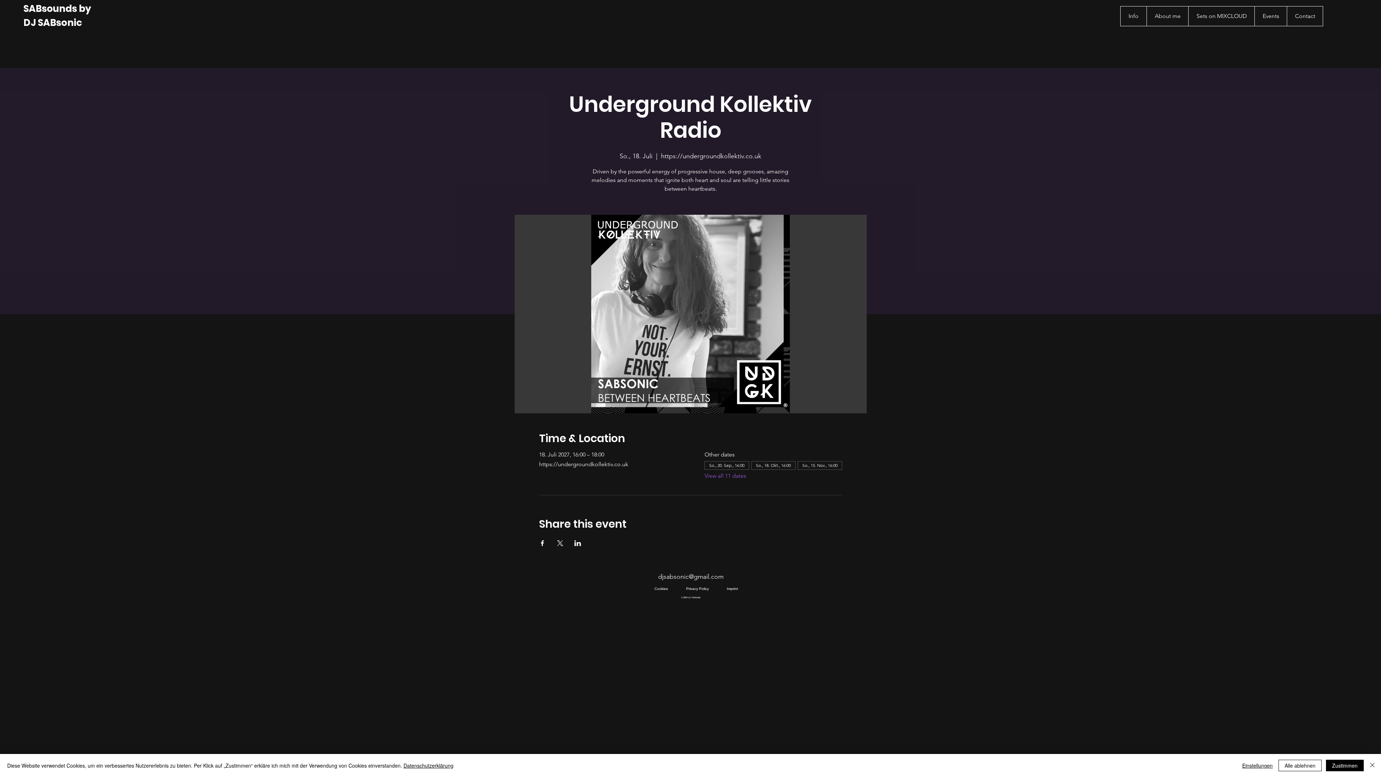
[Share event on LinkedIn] (577, 543)
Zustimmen (1345, 765)
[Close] (1372, 765)
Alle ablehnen (1300, 765)
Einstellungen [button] (1257, 765)
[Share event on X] (560, 543)
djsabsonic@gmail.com (691, 577)
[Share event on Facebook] (542, 543)
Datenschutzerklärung (429, 765)
